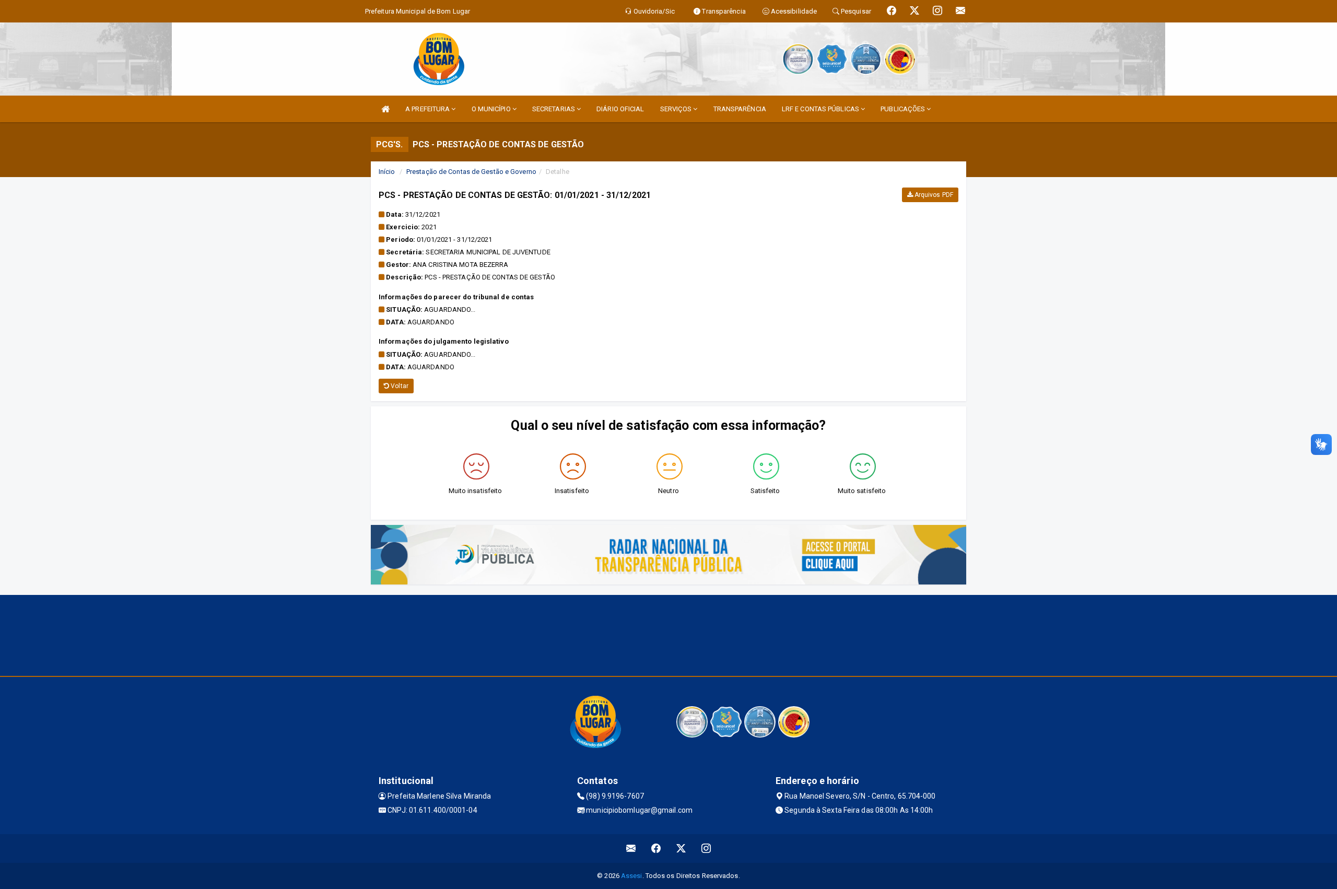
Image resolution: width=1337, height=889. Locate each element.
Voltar (398, 386)
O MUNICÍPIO (492, 109)
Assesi (631, 876)
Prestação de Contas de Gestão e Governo (471, 172)
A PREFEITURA (428, 109)
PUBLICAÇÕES (903, 109)
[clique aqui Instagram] (706, 848)
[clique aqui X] (681, 848)
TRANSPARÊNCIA (739, 109)
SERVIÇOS (677, 109)
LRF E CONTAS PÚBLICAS (821, 109)
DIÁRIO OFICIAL (620, 109)
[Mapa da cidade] (668, 634)
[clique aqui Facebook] (656, 848)
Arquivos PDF (933, 194)
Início (387, 172)
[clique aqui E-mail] (631, 848)
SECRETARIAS (554, 109)
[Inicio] (385, 109)
